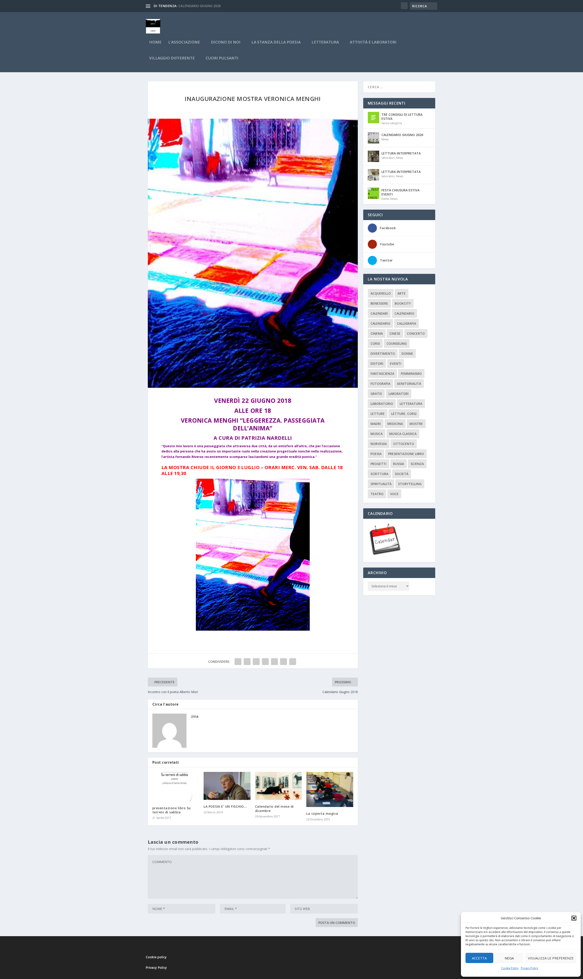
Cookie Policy (510, 968)
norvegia (379, 444)
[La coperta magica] (329, 789)
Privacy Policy (529, 968)
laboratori (388, 158)
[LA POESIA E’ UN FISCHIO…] (227, 786)
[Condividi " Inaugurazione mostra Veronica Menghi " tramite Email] (283, 661)
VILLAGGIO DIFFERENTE (172, 58)
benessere (379, 303)
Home (155, 42)
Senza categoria (391, 123)
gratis (376, 393)
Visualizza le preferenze (551, 958)
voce (394, 494)
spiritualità (381, 484)
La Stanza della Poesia (276, 42)
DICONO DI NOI (225, 42)
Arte (401, 293)
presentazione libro (406, 454)
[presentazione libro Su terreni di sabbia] (175, 787)
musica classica (403, 434)
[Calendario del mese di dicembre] (278, 786)
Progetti (378, 464)
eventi (395, 363)
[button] (574, 918)
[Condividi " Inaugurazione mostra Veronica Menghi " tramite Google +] (256, 661)
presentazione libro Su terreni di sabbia (171, 810)
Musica (377, 434)
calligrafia (406, 323)
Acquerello (381, 293)
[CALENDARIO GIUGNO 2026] (373, 138)
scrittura (379, 474)
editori (377, 363)
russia (398, 464)
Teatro (377, 494)
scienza (417, 464)
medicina (395, 423)
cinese (394, 333)
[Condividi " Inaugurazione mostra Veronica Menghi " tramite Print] (292, 661)
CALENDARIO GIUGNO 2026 (402, 135)
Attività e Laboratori (373, 42)
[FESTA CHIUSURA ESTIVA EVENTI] (373, 193)
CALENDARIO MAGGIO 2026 (200, 6)
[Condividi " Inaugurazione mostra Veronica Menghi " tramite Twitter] (247, 661)
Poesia (376, 454)
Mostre (416, 423)
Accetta (479, 958)
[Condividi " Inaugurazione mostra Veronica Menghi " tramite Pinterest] (265, 661)
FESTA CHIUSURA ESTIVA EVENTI (400, 192)
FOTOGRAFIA (380, 383)
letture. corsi (404, 413)
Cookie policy (156, 957)
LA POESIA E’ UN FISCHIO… (225, 806)
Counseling (396, 343)
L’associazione (184, 42)
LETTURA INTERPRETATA (401, 153)
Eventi (385, 199)
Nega (509, 958)
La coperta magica (322, 813)
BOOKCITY (403, 303)
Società (401, 474)
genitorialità (409, 383)
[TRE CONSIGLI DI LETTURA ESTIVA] (373, 117)
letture (378, 413)
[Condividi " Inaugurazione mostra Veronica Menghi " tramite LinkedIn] (274, 661)
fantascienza (382, 373)
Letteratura (411, 403)
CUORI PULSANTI (222, 58)
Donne (407, 353)
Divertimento (383, 353)
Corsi (375, 343)
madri (376, 423)
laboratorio (382, 403)
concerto (416, 333)
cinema (377, 333)
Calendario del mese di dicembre (274, 808)
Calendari (379, 313)
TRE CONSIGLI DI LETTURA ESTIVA (401, 116)
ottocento (403, 444)
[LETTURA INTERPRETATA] (373, 156)
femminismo (411, 373)
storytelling (410, 484)
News (385, 139)
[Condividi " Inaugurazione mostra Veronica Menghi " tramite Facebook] (238, 661)
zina (195, 716)
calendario (404, 313)
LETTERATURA (325, 42)
